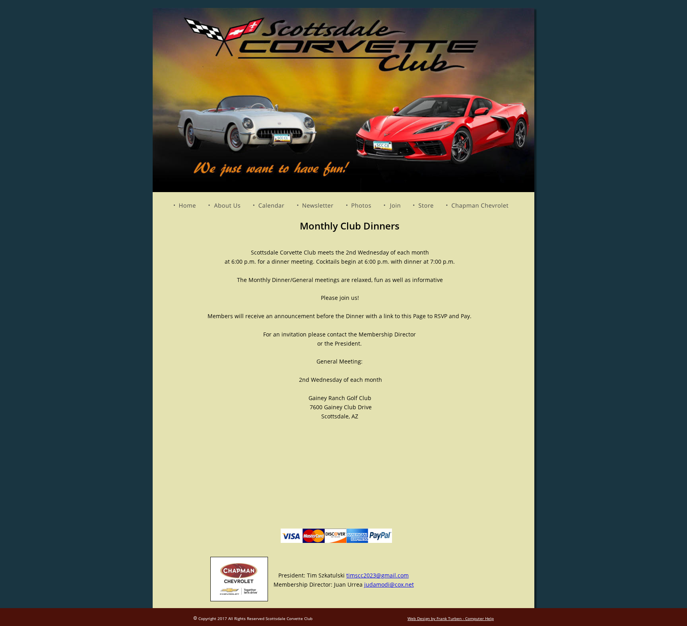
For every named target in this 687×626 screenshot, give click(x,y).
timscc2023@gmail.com (377, 575)
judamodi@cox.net (389, 584)
